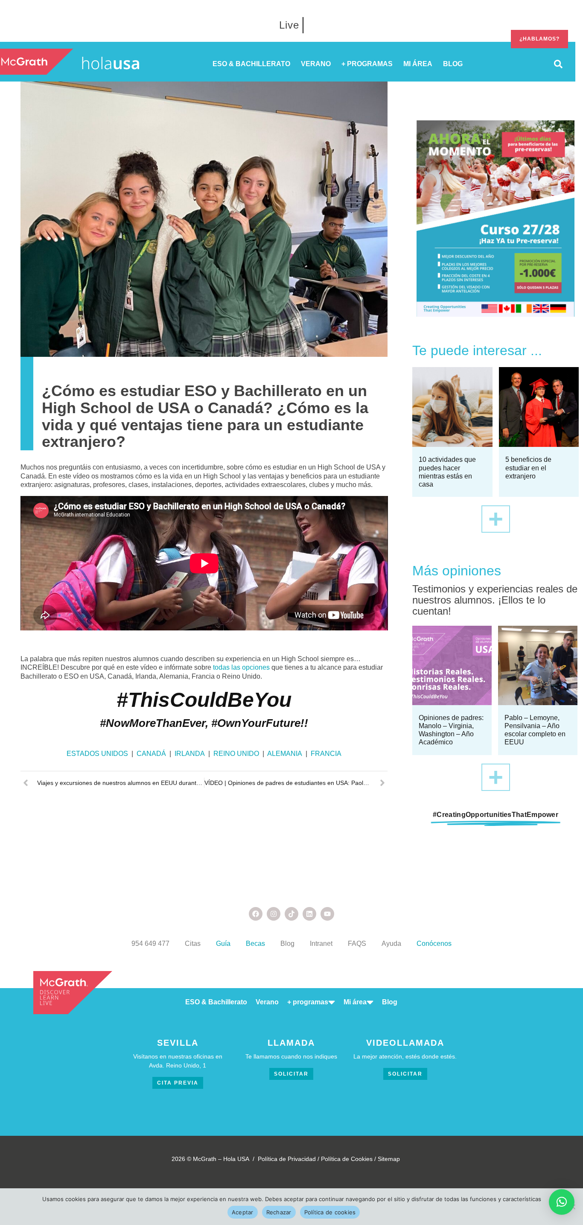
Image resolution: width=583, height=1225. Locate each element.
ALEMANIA (284, 753)
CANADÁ (151, 753)
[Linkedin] (309, 914)
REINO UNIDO (236, 753)
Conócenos (434, 943)
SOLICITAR (291, 1074)
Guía (223, 943)
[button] (561, 1202)
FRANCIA (326, 753)
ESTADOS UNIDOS (97, 753)
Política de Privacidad (287, 1158)
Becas (255, 943)
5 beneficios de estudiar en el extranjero (528, 467)
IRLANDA (191, 753)
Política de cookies (330, 1212)
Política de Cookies (347, 1158)
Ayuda (391, 943)
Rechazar (279, 1212)
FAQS (357, 943)
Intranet (321, 943)
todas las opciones (241, 667)
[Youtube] (327, 914)
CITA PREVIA (177, 1083)
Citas (193, 943)
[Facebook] (255, 914)
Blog (287, 943)
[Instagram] (273, 914)
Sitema (387, 1158)
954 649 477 (150, 943)
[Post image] (452, 407)
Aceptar (243, 1212)
